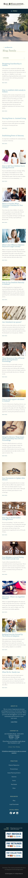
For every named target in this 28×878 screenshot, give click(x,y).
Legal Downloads (14, 804)
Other (14, 788)
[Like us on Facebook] (10, 813)
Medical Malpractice (14, 765)
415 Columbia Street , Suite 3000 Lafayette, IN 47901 (14, 734)
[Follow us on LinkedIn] (17, 813)
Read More (4, 82)
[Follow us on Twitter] (14, 813)
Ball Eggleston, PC (14, 4)
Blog (14, 800)
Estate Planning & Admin (14, 773)
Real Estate (14, 784)
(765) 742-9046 (14, 747)
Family (14, 780)
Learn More (14, 722)
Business (14, 776)
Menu (15, 11)
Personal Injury (14, 769)
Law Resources (8, 47)
